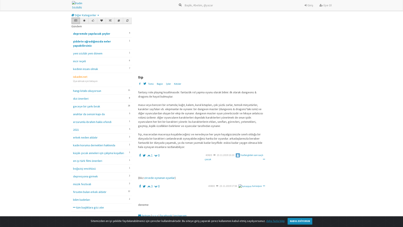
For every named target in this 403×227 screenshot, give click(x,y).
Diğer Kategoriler (85, 15)
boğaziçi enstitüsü (84, 168)
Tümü (151, 83)
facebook (166, 216)
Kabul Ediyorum (300, 221)
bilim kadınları (81, 200)
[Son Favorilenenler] (101, 20)
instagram (180, 216)
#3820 (209, 155)
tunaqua (257, 185)
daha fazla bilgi (275, 221)
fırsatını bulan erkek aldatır (89, 192)
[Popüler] (84, 20)
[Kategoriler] (118, 20)
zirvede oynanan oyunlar (159, 178)
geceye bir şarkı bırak (86, 106)
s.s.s (155, 216)
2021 (76, 130)
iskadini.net (80, 77)
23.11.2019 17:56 (228, 185)
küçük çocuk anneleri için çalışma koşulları (98, 153)
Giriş (310, 5)
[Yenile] (127, 20)
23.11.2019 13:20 (225, 155)
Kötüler (177, 83)
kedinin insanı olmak (85, 69)
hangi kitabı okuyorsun (87, 91)
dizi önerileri (81, 98)
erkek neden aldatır (85, 137)
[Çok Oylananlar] (93, 20)
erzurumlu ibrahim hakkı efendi (92, 122)
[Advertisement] (240, 43)
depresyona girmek (85, 176)
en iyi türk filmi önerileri (87, 161)
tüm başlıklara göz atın (89, 207)
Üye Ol (327, 5)
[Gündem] (75, 20)
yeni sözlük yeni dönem (87, 53)
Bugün (160, 83)
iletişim (145, 216)
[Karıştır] (110, 20)
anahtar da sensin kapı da (89, 114)
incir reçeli (79, 61)
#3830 (211, 185)
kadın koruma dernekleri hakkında (94, 145)
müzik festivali (82, 184)
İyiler (168, 83)
